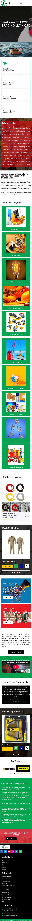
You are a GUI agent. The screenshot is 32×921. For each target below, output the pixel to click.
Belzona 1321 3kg (7, 746)
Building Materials (16, 229)
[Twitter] (5, 852)
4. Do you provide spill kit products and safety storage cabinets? (14, 817)
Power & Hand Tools (16, 334)
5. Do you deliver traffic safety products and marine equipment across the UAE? (13, 822)
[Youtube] (9, 852)
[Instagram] (12, 852)
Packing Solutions (16, 415)
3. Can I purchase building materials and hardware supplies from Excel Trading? (14, 811)
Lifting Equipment (16, 362)
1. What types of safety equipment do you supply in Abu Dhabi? (15, 790)
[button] (21, 3)
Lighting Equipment (16, 282)
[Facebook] (1, 852)
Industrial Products (16, 467)
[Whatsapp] (20, 852)
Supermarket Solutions (16, 388)
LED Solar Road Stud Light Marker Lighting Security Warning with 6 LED (14, 563)
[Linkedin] (16, 852)
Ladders (16, 441)
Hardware (16, 256)
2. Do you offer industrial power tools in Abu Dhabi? (15, 806)
